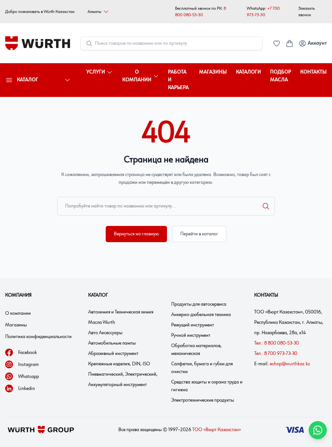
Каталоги (248, 72)
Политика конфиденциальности (38, 336)
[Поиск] (265, 206)
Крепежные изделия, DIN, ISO (119, 364)
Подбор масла (280, 76)
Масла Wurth (101, 322)
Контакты (313, 72)
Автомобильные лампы (112, 343)
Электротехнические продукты (202, 400)
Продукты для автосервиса (198, 304)
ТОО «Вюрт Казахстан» (216, 429)
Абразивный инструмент (113, 353)
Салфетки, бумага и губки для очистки (202, 367)
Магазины (213, 72)
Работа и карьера (178, 80)
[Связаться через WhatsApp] (318, 430)
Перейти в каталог (199, 234)
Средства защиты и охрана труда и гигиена (207, 386)
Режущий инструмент (192, 325)
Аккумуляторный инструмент (117, 384)
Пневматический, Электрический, (123, 374)
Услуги (95, 72)
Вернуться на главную (136, 234)
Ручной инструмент (190, 335)
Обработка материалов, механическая (196, 349)
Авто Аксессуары (105, 332)
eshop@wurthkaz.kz (290, 364)
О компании (136, 76)
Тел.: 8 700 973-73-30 (275, 353)
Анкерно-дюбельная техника (201, 314)
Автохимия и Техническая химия (120, 312)
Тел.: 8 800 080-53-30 (276, 343)
